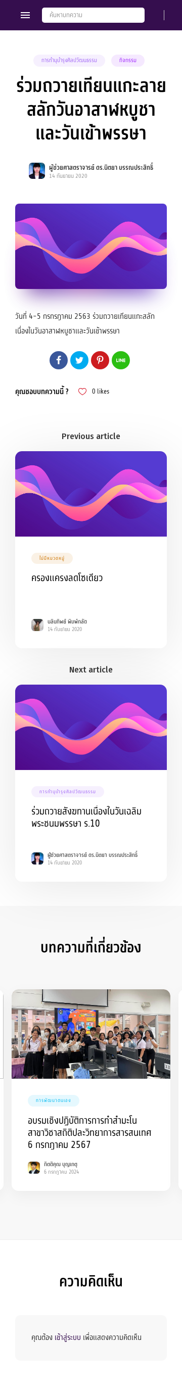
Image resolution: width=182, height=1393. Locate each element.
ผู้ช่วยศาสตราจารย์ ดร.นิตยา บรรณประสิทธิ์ (101, 168)
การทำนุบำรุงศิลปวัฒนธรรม (69, 60)
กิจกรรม (127, 60)
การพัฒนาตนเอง (53, 1100)
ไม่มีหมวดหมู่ (52, 558)
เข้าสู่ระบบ (68, 1337)
